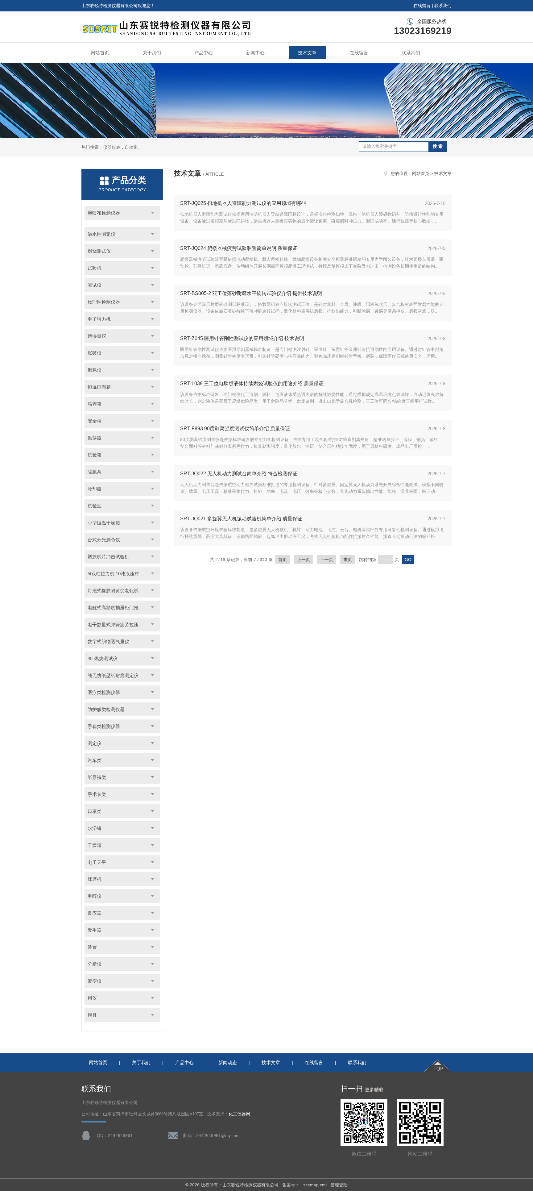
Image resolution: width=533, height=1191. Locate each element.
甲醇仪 (94, 896)
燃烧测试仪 (99, 251)
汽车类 (94, 760)
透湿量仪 (97, 336)
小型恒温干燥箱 (104, 522)
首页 (282, 559)
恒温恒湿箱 (99, 386)
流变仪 (94, 981)
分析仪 (94, 964)
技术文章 (307, 52)
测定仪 (94, 743)
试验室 (94, 505)
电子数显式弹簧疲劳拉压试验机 (120, 624)
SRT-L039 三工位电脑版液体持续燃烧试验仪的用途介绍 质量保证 (252, 383)
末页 (347, 559)
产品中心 (203, 52)
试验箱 (94, 454)
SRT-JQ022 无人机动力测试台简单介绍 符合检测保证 (238, 473)
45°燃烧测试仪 (103, 658)
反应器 (94, 913)
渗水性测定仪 (101, 234)
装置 (92, 947)
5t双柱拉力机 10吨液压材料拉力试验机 (124, 573)
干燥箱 (94, 845)
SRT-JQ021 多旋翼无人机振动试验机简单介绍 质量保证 (241, 518)
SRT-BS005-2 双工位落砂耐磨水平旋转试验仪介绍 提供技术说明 (251, 293)
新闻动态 (227, 1062)
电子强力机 (99, 319)
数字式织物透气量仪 (108, 641)
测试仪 (94, 285)
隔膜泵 (94, 471)
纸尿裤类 (97, 777)
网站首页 (100, 52)
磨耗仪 (94, 370)
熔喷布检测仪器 (104, 212)
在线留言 (422, 5)
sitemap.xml (315, 1184)
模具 (92, 1015)
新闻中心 (255, 52)
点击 (152, 213)
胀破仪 (94, 353)
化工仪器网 (239, 1114)
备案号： (291, 1184)
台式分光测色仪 (104, 539)
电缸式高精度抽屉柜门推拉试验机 (122, 607)
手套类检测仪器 (104, 726)
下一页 (326, 559)
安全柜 (94, 420)
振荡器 (94, 437)
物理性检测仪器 (104, 302)
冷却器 (94, 488)
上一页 (303, 559)
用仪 (92, 998)
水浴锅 (94, 828)
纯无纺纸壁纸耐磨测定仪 (113, 675)
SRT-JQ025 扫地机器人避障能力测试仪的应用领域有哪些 (243, 203)
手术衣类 (97, 794)
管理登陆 (339, 1184)
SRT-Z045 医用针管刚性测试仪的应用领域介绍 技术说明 (242, 338)
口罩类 (94, 811)
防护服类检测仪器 (106, 709)
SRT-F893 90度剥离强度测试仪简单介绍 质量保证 (235, 428)
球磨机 (94, 879)
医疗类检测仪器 (104, 692)
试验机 (94, 268)
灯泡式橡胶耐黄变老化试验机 (118, 590)
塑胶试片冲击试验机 (108, 556)
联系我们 (443, 5)
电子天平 (97, 862)
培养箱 (94, 403)
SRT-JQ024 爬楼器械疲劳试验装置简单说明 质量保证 (238, 248)
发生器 (94, 930)
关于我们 (152, 52)
